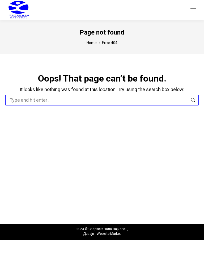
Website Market (108, 234)
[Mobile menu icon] (193, 10)
